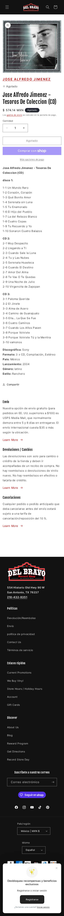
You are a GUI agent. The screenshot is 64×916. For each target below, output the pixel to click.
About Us (13, 727)
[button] (7, 7)
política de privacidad (21, 634)
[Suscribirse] (53, 782)
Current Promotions (19, 672)
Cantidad (8, 120)
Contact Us (14, 642)
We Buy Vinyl (15, 680)
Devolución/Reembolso (21, 618)
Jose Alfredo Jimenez (27, 79)
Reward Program (17, 743)
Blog (10, 735)
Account (12, 696)
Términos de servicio (20, 650)
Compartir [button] (13, 384)
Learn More (10, 440)
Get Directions (16, 751)
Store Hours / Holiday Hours (24, 688)
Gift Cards (13, 704)
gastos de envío (14, 115)
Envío (10, 626)
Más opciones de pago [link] (32, 159)
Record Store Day (18, 759)
